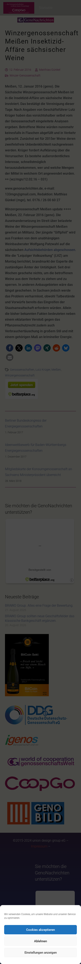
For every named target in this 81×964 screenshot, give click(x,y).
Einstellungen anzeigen (41, 952)
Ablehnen (40, 941)
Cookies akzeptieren (40, 930)
